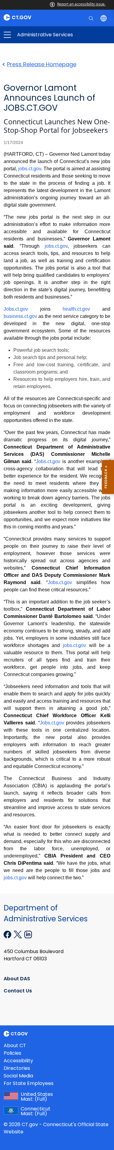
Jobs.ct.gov (16, 309)
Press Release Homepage (41, 64)
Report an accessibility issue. (81, 4)
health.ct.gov (76, 309)
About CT (15, 1045)
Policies (12, 1053)
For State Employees (29, 1083)
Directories (17, 1068)
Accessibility (18, 1060)
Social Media (18, 1075)
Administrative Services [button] (32, 34)
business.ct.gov (20, 316)
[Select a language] (104, 17)
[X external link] (18, 934)
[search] (91, 17)
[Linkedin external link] (28, 934)
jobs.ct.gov (29, 168)
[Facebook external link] (8, 934)
